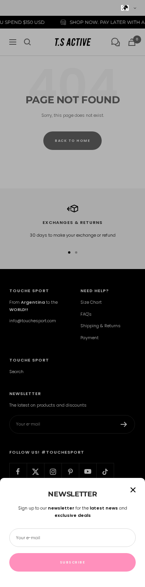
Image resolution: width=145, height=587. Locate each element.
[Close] (133, 490)
